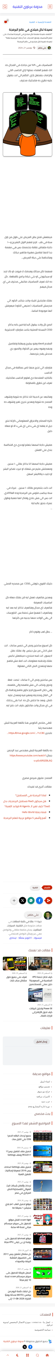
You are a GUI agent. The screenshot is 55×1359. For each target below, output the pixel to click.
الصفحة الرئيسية (44, 22)
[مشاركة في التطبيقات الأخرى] (14, 900)
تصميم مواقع (44, 1086)
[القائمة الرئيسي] (50, 6)
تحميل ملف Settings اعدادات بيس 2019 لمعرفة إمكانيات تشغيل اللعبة (17, 1170)
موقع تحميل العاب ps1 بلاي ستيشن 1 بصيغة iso (18, 1206)
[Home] (47, 1355)
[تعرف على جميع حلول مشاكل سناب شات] (15, 963)
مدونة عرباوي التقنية (27, 6)
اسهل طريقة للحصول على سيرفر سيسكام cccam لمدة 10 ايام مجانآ (18, 1276)
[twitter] (25, 1347)
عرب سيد (45, 1101)
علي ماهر (42, 48)
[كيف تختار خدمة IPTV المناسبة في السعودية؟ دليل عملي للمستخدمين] (40, 963)
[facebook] (30, 1347)
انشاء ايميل (45, 1082)
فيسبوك (38, 938)
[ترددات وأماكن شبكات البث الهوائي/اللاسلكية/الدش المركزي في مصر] (42, 1186)
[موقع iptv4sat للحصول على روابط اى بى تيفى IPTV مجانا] (42, 1238)
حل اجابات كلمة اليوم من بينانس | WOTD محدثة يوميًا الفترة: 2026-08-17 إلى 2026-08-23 (18, 1295)
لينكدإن (12, 938)
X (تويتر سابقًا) (25, 938)
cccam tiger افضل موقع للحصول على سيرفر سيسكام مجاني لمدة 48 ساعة (17, 1223)
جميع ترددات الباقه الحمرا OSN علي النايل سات (19, 1137)
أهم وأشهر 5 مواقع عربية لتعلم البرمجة (25, 818)
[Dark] (18, 1355)
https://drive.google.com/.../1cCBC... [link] (26, 733)
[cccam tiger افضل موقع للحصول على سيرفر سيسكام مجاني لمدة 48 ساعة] (42, 1220)
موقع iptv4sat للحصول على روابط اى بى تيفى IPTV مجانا (17, 1240)
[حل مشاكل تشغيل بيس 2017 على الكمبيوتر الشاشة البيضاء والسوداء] (42, 1254)
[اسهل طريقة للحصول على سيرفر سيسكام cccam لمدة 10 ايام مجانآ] (42, 1273)
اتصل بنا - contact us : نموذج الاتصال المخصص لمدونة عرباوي (28, 1323)
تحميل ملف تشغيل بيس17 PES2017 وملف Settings (18, 1153)
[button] (39, 900)
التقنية (32, 22)
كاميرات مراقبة (43, 1096)
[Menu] (27, 1355)
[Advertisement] (27, 197)
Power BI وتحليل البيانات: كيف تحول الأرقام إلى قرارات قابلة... (40, 1012)
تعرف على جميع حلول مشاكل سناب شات (16, 978)
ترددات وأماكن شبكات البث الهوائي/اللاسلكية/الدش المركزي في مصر (18, 1189)
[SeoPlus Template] (50, 1341)
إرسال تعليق (41, 1042)
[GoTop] (8, 1355)
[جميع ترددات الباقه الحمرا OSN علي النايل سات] (42, 1136)
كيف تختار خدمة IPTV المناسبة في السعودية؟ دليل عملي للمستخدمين (40, 980)
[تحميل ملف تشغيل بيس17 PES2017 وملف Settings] (42, 1151)
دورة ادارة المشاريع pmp (39, 1106)
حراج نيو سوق (43, 1091)
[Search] (37, 1355)
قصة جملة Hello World (34, 812)
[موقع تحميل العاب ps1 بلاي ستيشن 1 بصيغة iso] (42, 1204)
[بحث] (5, 6)
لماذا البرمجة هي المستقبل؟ (31, 795)
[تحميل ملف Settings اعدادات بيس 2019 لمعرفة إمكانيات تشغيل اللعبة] (42, 1167)
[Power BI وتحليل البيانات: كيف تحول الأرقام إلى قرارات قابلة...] (40, 995)
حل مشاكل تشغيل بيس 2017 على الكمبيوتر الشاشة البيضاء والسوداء (17, 1257)
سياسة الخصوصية (43, 1330)
